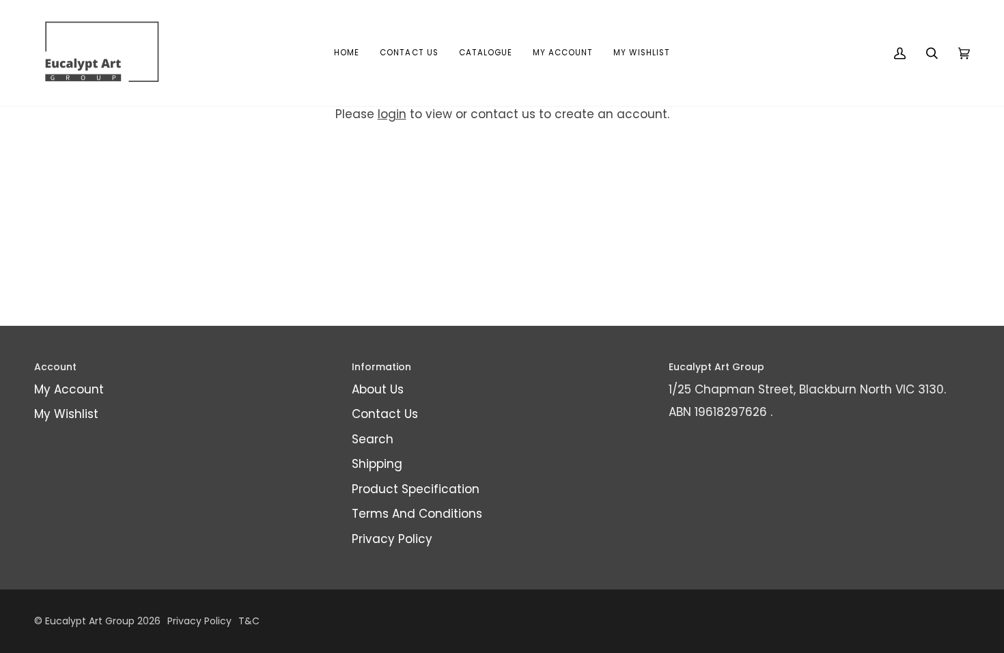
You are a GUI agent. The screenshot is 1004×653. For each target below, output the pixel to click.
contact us (503, 114)
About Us (378, 389)
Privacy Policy (392, 539)
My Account (69, 389)
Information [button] (381, 367)
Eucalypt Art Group (90, 621)
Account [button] (55, 367)
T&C (249, 621)
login (392, 114)
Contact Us (385, 414)
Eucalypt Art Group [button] (716, 367)
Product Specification (415, 489)
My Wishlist (66, 414)
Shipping (377, 464)
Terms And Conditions (417, 513)
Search (372, 439)
